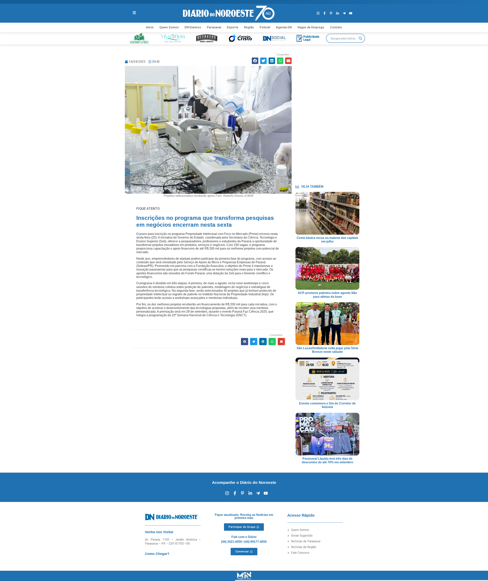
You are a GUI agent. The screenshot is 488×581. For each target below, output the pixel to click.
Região (249, 27)
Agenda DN (284, 27)
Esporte (232, 27)
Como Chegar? (157, 554)
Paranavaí (214, 27)
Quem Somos (169, 27)
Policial (265, 27)
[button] (255, 61)
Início (150, 27)
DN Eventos (193, 27)
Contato (336, 27)
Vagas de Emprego (310, 27)
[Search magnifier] (360, 38)
